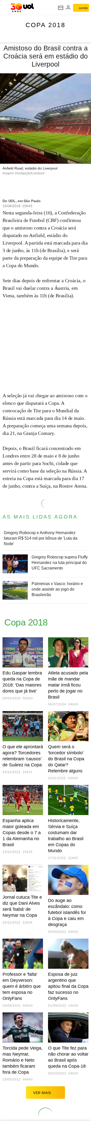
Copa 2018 (45, 24)
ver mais (42, 1093)
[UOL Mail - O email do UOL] (61, 8)
